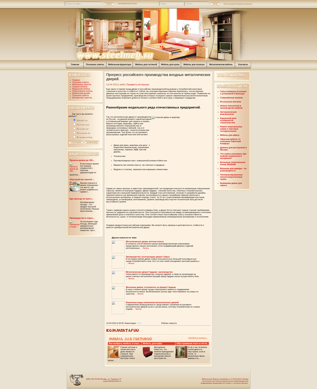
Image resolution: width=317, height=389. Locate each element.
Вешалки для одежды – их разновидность (233, 169)
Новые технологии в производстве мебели (231, 107)
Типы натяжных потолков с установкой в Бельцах (233, 92)
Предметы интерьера (137, 84)
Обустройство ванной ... (82, 179)
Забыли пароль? (244, 4)
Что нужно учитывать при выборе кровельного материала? (233, 156)
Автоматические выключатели (228, 113)
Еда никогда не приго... (81, 199)
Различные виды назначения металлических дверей (152, 302)
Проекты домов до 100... (82, 160)
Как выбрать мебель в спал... (125, 343)
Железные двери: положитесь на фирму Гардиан (151, 287)
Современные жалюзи (231, 98)
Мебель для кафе (152, 343)
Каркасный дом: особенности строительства (228, 120)
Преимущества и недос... (82, 218)
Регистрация (229, 4)
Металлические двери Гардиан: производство (149, 272)
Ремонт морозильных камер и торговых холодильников (231, 129)
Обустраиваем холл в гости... (192, 343)
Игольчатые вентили (230, 102)
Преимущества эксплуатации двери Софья (148, 257)
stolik (122, 84)
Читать (146, 248)
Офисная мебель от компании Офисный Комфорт (230, 141)
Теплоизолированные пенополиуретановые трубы (231, 177)
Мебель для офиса (229, 135)
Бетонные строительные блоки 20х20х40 (232, 163)
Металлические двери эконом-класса (145, 241)
